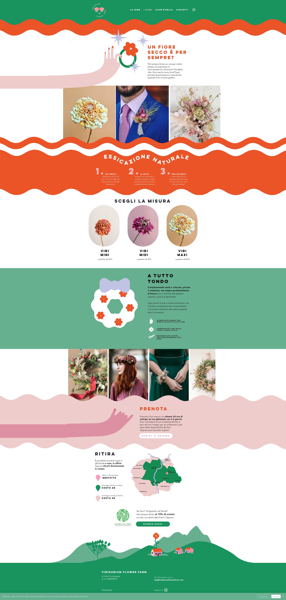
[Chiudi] (283, 596)
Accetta (276, 596)
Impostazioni (263, 596)
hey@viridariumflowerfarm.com (168, 580)
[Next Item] (210, 375)
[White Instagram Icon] (166, 590)
